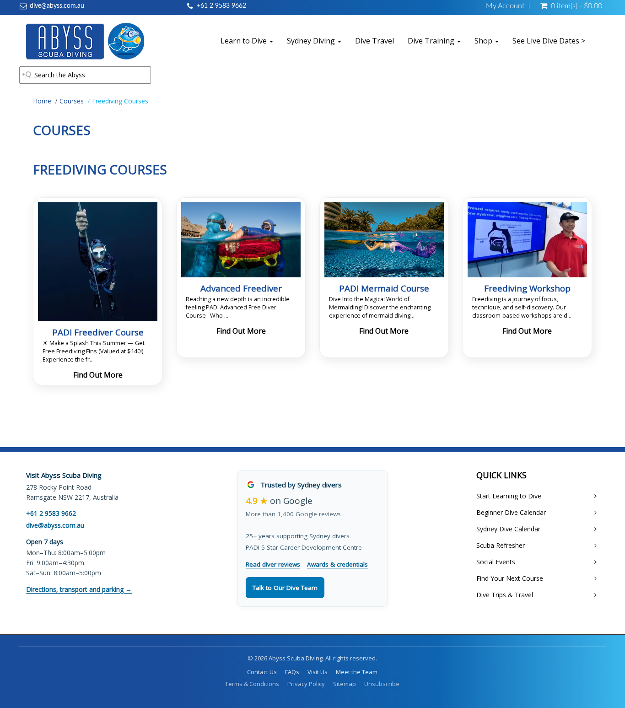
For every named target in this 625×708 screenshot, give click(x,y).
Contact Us (262, 672)
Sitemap (344, 684)
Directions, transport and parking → (79, 589)
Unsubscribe (381, 684)
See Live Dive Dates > (548, 41)
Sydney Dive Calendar (508, 528)
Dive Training (432, 41)
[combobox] (85, 75)
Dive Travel (374, 41)
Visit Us (317, 672)
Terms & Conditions (252, 684)
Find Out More (98, 375)
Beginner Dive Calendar (511, 512)
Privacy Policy (306, 684)
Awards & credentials (337, 564)
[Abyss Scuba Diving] (85, 40)
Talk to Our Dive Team (285, 588)
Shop (484, 41)
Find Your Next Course (509, 578)
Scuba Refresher (500, 545)
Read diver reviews (273, 564)
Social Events (495, 561)
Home (42, 101)
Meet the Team (356, 672)
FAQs (292, 672)
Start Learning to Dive (508, 496)
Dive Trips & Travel (504, 594)
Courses (71, 101)
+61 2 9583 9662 (221, 6)
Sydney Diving (312, 41)
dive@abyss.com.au (57, 6)
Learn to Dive (245, 41)
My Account (505, 6)
